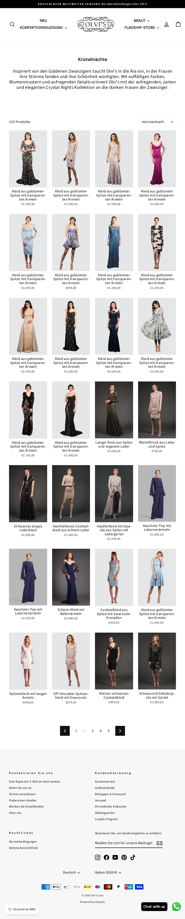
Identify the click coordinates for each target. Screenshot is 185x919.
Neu (43, 20)
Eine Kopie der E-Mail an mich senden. (35, 781)
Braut (140, 20)
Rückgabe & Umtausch (110, 794)
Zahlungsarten (105, 813)
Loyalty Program (106, 819)
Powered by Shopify (92, 902)
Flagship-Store (140, 27)
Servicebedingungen (23, 841)
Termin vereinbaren (22, 794)
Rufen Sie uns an (20, 788)
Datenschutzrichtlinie (23, 848)
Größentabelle (105, 788)
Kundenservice (105, 781)
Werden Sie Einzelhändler (26, 806)
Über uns (15, 813)
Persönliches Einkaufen (111, 806)
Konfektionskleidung (42, 27)
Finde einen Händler (23, 800)
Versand (100, 800)
